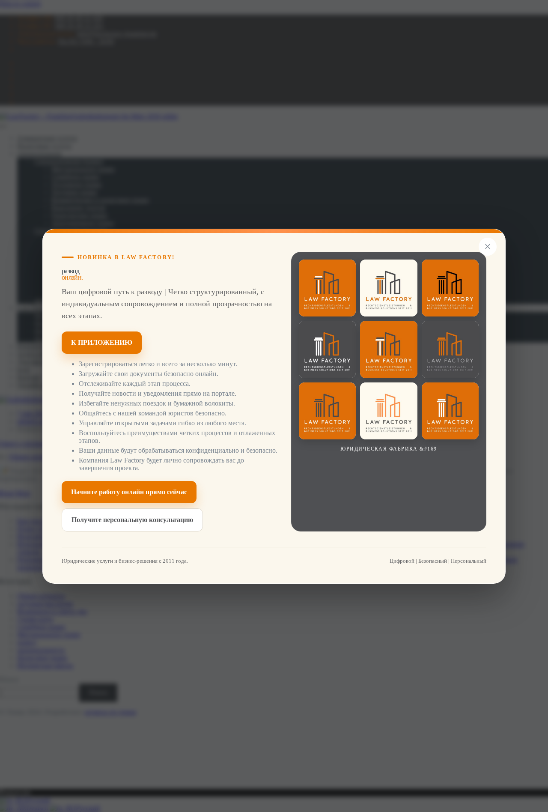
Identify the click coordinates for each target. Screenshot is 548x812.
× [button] (487, 246)
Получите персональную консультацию (132, 519)
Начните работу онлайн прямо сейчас (129, 491)
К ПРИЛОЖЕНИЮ (101, 342)
